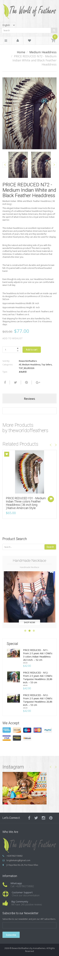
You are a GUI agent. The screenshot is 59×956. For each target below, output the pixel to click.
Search (50, 547)
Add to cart (31, 349)
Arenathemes (39, 948)
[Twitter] (15, 382)
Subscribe (11, 935)
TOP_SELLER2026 (26, 368)
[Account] (18, 40)
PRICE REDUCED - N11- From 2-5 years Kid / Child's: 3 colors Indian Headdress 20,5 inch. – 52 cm (38, 654)
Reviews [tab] (29, 399)
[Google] (37, 382)
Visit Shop (30, 788)
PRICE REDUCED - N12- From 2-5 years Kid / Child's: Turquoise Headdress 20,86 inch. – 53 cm (38, 677)
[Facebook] (4, 382)
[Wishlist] (29, 41)
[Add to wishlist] (6, 454)
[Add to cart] (51, 499)
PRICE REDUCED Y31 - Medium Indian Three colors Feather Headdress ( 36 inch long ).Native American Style (26, 503)
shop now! (29, 622)
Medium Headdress (43, 52)
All (20, 364)
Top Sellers (46, 364)
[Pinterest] (51, 818)
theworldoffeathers (28, 361)
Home (21, 52)
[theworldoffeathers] (29, 10)
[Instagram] (43, 818)
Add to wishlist (12, 338)
